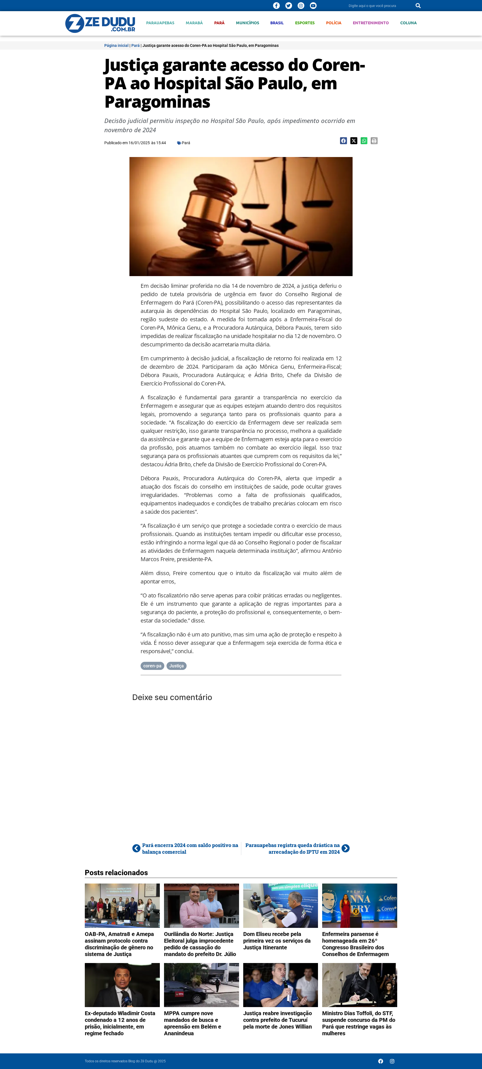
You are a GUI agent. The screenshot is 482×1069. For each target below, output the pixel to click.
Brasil (277, 22)
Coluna (408, 22)
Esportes (305, 22)
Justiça (176, 666)
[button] (343, 140)
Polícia (333, 22)
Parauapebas (160, 22)
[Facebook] (381, 1061)
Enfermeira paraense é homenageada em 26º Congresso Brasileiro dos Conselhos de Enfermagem (355, 944)
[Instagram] (301, 5)
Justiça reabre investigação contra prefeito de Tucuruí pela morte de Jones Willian (277, 1020)
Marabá (194, 22)
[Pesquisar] (418, 5)
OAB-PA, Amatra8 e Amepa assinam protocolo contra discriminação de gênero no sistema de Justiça (119, 944)
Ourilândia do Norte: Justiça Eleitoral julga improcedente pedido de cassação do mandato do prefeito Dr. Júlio (200, 944)
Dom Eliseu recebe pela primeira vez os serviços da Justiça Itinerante (277, 941)
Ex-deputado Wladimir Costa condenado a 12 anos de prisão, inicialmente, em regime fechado (120, 1023)
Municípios (247, 22)
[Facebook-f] (276, 5)
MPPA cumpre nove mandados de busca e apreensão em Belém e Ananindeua (192, 1023)
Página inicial (116, 45)
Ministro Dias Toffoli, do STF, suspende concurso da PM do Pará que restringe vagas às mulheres (358, 1023)
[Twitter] (288, 5)
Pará (219, 22)
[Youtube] (313, 5)
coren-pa (152, 666)
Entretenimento (371, 22)
